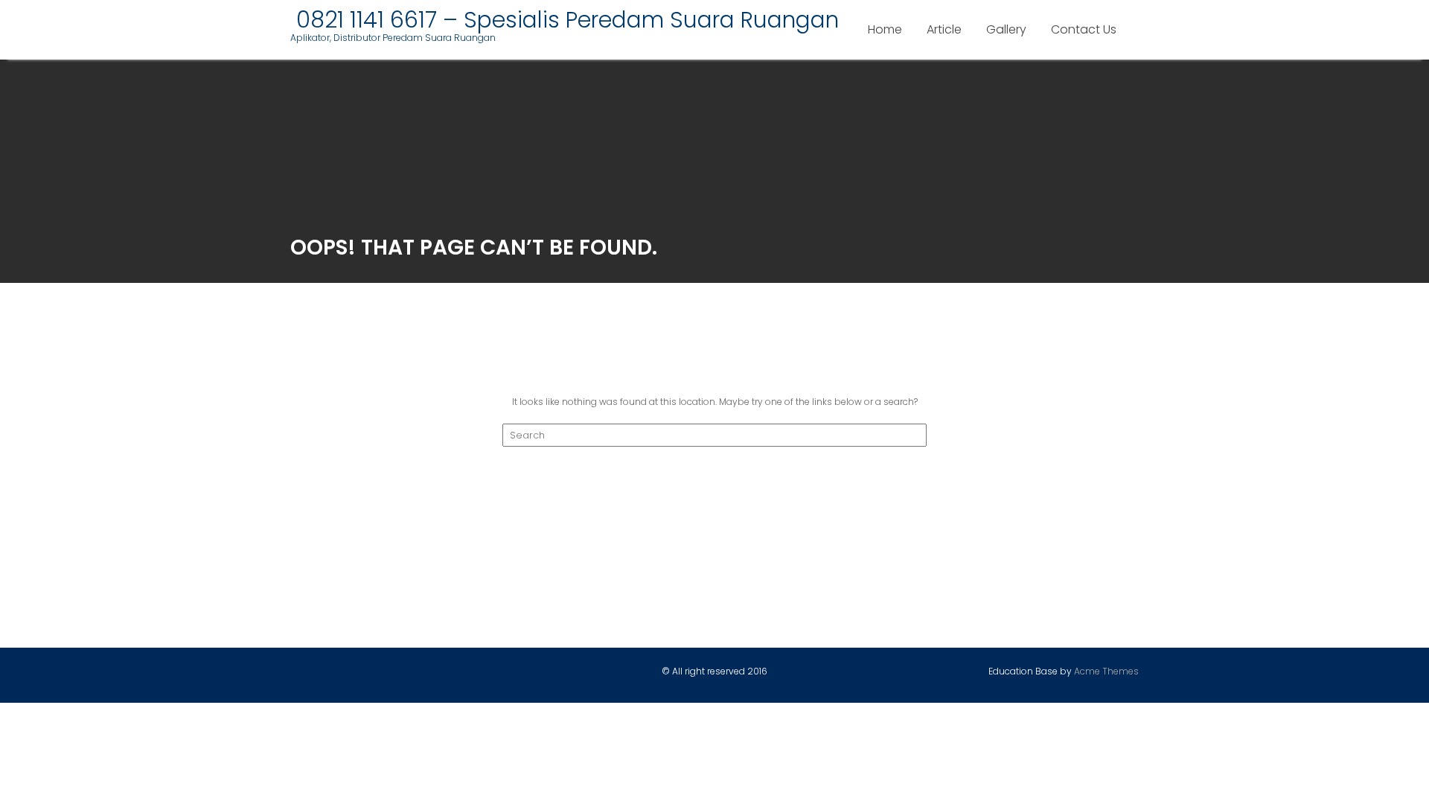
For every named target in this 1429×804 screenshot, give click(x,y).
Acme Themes (1106, 671)
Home (885, 29)
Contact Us (1083, 29)
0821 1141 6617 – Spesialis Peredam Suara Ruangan (564, 20)
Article (944, 29)
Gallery (1006, 29)
